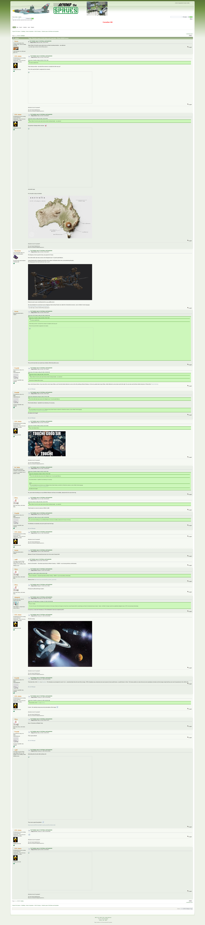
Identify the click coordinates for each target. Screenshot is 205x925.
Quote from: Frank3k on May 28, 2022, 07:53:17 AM (38, 60)
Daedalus (44, 682)
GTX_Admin (18, 56)
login (16, 16)
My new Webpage (31, 417)
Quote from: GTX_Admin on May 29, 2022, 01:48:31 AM (39, 315)
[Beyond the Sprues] (14, 71)
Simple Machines (108, 917)
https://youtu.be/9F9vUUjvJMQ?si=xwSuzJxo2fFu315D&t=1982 (41, 825)
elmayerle (17, 597)
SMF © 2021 (102, 917)
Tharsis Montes (154, 384)
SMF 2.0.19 (97, 917)
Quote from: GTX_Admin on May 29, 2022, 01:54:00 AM (39, 372)
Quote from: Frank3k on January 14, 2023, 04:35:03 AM (39, 700)
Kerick (16, 311)
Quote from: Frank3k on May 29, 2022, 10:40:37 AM (38, 471)
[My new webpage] (14, 383)
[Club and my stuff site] (14, 263)
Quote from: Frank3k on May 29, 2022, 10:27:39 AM (38, 425)
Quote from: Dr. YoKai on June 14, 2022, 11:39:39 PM (38, 517)
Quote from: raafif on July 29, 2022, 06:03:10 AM (37, 573)
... (16, 35)
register (19, 16)
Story (16, 497)
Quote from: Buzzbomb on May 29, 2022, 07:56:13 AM (38, 396)
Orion (38, 682)
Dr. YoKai (17, 467)
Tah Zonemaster (105, 918)
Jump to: (178, 908)
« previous (188, 33)
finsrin (16, 41)
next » (191, 33)
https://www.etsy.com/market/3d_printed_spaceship (45, 579)
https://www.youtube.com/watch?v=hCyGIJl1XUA (38, 306)
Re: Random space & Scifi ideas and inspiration (40, 41)
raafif (16, 559)
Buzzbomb (18, 251)
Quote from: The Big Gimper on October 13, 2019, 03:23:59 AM (40, 601)
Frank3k (17, 368)
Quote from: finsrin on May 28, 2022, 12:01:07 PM (37, 118)
